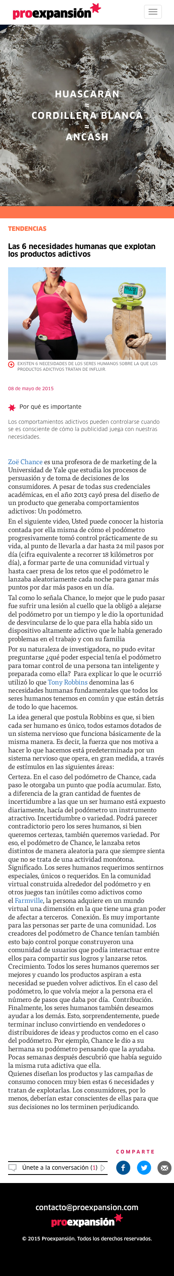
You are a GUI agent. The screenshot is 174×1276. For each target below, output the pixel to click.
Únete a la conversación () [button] (60, 1168)
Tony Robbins (67, 682)
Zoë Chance (25, 461)
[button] (164, 1167)
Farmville (29, 900)
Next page (87, 999)
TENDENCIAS (27, 229)
